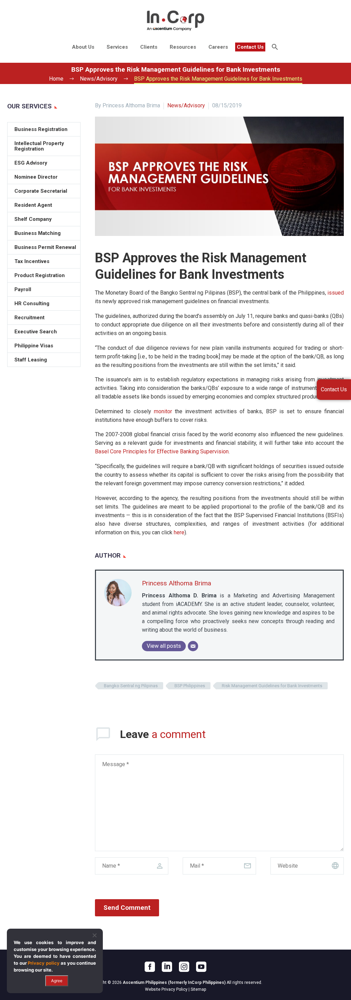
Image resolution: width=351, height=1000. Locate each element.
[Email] (193, 646)
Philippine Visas (33, 346)
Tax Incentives (31, 261)
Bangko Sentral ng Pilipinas (131, 685)
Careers (218, 47)
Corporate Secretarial (40, 191)
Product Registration (39, 275)
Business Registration (41, 129)
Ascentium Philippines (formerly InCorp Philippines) (174, 982)
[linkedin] (167, 967)
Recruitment (29, 317)
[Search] (274, 47)
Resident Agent (33, 205)
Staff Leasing (30, 360)
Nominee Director (36, 177)
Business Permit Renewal (45, 247)
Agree (56, 980)
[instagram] (184, 967)
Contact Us (250, 47)
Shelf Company (33, 219)
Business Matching (37, 233)
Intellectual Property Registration (39, 146)
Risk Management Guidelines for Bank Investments (272, 685)
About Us (83, 47)
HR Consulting (31, 303)
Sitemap (198, 989)
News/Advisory (186, 105)
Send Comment (127, 908)
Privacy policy (44, 963)
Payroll (22, 289)
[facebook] (150, 967)
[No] (94, 935)
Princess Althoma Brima (176, 583)
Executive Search (35, 332)
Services (117, 47)
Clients (148, 47)
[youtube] (201, 967)
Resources (183, 47)
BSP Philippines (189, 685)
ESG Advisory (30, 163)
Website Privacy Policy (166, 989)
